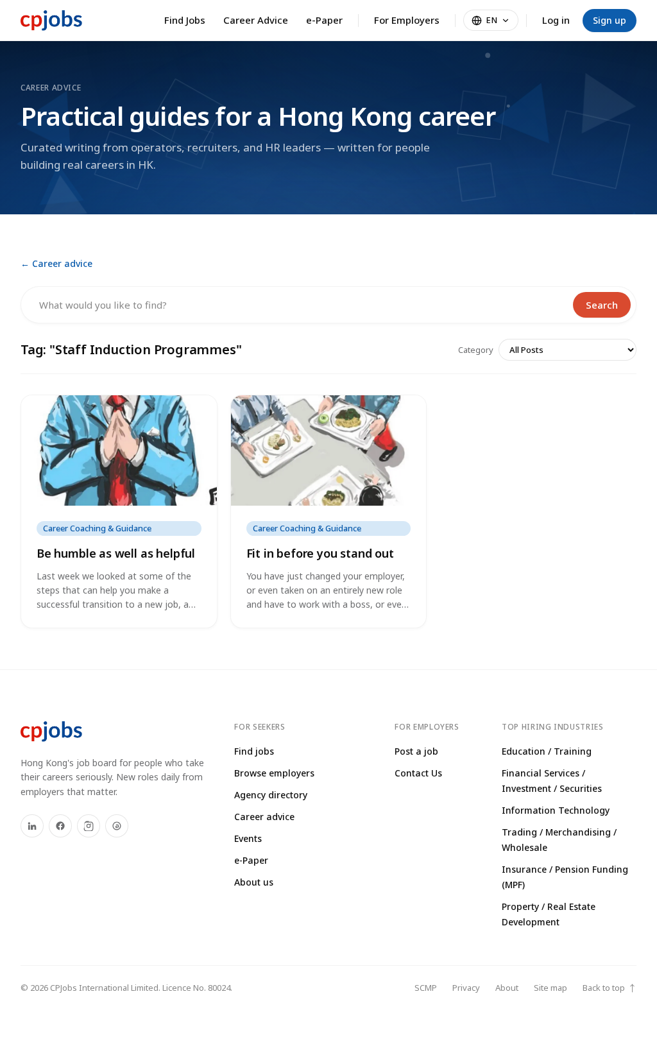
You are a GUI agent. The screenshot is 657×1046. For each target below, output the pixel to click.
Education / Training (547, 751)
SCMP (425, 987)
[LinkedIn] (32, 825)
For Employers (406, 19)
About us (253, 882)
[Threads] (116, 825)
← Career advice (56, 263)
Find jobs (254, 751)
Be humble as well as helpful (116, 553)
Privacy (466, 987)
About (506, 987)
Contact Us (418, 773)
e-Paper (324, 19)
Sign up (609, 20)
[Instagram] (88, 825)
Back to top (609, 988)
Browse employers (274, 773)
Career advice (264, 816)
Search (602, 304)
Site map (550, 987)
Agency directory (270, 795)
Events (248, 838)
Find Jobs (184, 19)
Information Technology (556, 810)
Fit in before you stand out (320, 553)
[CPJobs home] (51, 20)
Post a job (416, 751)
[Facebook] (60, 825)
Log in (556, 19)
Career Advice (255, 19)
